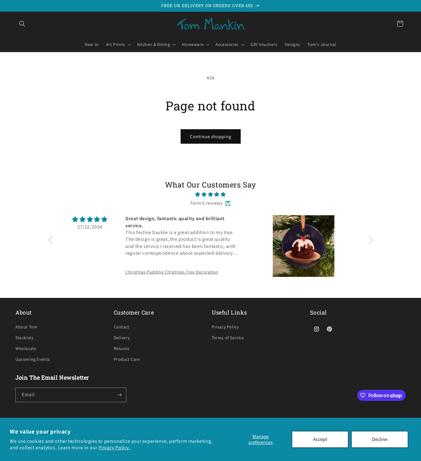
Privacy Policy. (114, 447)
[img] (211, 194)
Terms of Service (228, 337)
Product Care (127, 359)
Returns (121, 348)
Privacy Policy (225, 327)
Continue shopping (210, 136)
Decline (379, 439)
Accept (320, 439)
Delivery (122, 337)
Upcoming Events (32, 359)
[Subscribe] (119, 395)
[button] (22, 24)
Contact (121, 327)
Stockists (24, 337)
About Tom (26, 327)
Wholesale (25, 348)
